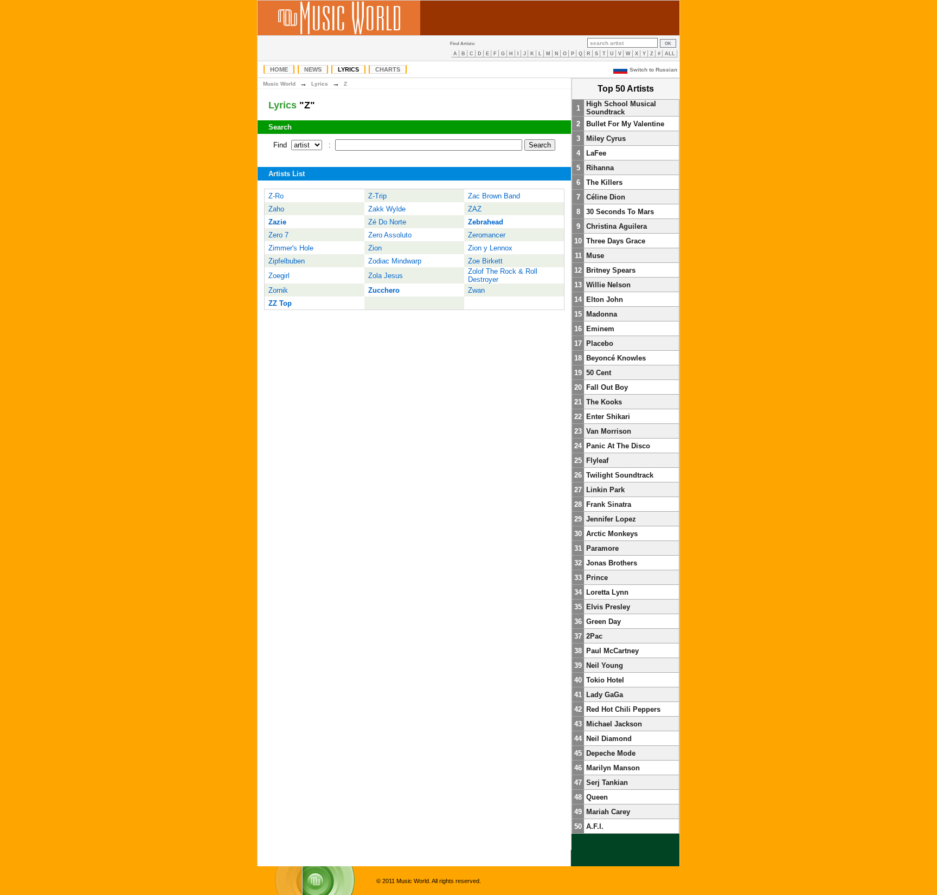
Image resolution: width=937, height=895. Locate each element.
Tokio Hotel (605, 680)
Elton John (604, 299)
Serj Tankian (607, 782)
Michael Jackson (614, 724)
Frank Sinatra (608, 504)
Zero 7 (278, 235)
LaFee (596, 153)
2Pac (594, 636)
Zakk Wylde (387, 209)
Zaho (276, 209)
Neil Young (604, 665)
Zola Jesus (385, 276)
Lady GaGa (604, 695)
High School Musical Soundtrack (621, 108)
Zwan (476, 290)
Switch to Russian (653, 70)
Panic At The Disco (618, 446)
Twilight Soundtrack (619, 475)
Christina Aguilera (616, 226)
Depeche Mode (611, 753)
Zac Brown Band (494, 196)
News (313, 69)
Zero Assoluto (390, 235)
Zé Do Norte (387, 222)
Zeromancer (486, 235)
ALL (670, 53)
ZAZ (475, 209)
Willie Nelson (608, 285)
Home (279, 69)
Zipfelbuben (286, 261)
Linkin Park (605, 490)
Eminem (600, 329)
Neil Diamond (609, 739)
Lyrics (348, 69)
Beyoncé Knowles (616, 358)
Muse (595, 256)
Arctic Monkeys (612, 534)
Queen (597, 797)
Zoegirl (279, 276)
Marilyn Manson (613, 768)
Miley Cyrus (606, 138)
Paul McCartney (612, 651)
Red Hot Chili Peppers (623, 709)
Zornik (278, 290)
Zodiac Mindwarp (394, 261)
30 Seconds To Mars (620, 212)
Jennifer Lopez (611, 519)
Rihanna (600, 168)
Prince (597, 578)
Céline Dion (605, 197)
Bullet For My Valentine (625, 124)
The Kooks (604, 402)
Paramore (602, 548)
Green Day (603, 621)
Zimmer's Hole (290, 248)
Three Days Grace (615, 241)
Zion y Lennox (490, 248)
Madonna (601, 314)
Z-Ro (276, 196)
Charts (387, 69)
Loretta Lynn (607, 592)
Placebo (599, 343)
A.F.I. (595, 826)
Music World (279, 84)
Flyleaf (597, 460)
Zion (375, 248)
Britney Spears (611, 270)
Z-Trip (377, 196)
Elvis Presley (608, 607)
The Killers (604, 182)
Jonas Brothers (611, 563)
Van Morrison (608, 431)
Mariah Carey (608, 812)
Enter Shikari (608, 417)
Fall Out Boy (607, 387)
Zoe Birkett (485, 261)
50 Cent (598, 373)
